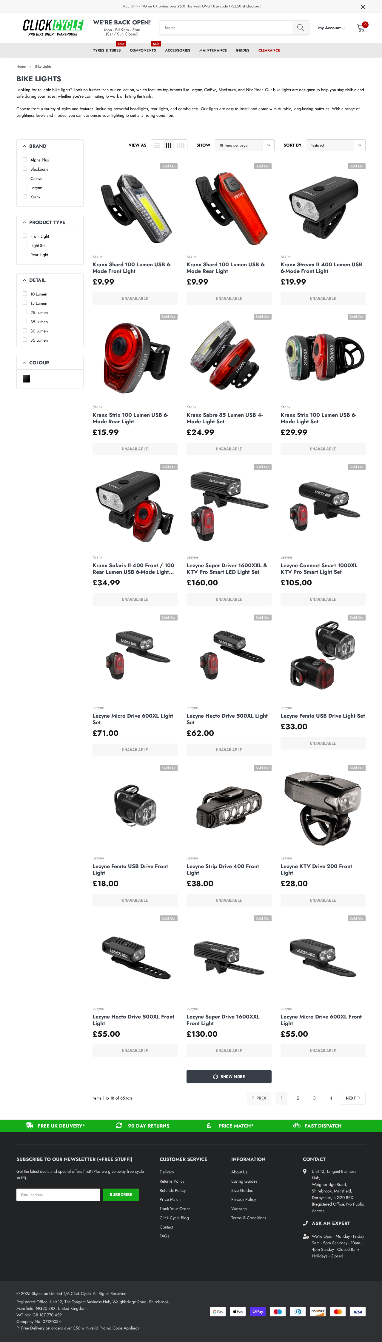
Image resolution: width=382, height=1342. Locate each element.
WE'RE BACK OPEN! (122, 22)
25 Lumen (39, 312)
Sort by (292, 145)
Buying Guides (244, 1181)
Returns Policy (172, 1181)
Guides (242, 50)
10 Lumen (38, 294)
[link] (135, 205)
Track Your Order (175, 1209)
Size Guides (242, 1190)
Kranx (35, 197)
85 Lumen (39, 340)
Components (143, 50)
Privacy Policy (243, 1199)
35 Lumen (39, 322)
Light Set (37, 245)
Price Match (170, 1199)
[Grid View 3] (168, 145)
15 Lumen (38, 303)
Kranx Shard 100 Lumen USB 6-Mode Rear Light (226, 267)
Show (203, 145)
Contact (166, 1227)
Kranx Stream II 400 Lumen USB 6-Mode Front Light (321, 267)
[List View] (157, 145)
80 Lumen (39, 331)
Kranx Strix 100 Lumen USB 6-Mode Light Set (318, 418)
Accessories (177, 50)
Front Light (39, 236)
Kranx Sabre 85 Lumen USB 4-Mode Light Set (225, 418)
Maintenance (213, 50)
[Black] (26, 379)
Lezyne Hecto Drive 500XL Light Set (227, 719)
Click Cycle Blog (174, 1218)
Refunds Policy (173, 1190)
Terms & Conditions (248, 1218)
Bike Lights (43, 66)
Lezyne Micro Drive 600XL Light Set (133, 719)
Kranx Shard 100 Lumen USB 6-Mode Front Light (132, 267)
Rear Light (39, 255)
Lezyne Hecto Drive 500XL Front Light (133, 1020)
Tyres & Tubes (107, 50)
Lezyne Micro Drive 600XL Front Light (321, 1020)
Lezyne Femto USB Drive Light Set (323, 716)
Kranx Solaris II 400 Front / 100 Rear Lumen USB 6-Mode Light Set (133, 568)
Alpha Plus (39, 160)
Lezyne (36, 188)
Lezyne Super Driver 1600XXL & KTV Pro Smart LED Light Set (227, 568)
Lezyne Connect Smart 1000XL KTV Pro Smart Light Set (319, 568)
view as (138, 145)
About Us (239, 1172)
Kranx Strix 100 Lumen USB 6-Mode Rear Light (130, 418)
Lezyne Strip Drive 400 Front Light (223, 869)
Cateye (36, 178)
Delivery (167, 1172)
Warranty (239, 1209)
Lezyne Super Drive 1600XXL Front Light (223, 1020)
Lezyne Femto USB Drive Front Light (130, 869)
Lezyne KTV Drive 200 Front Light (316, 869)
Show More (232, 1077)
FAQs (164, 1236)
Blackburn (39, 169)
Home (21, 66)
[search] (300, 28)
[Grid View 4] (180, 145)
